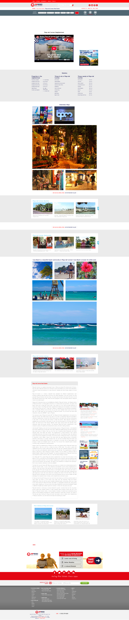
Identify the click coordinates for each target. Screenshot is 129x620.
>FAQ (94, 8)
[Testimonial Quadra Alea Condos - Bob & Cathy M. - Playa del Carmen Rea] (64, 248)
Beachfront (34, 591)
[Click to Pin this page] (94, 5)
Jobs (73, 595)
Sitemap (73, 597)
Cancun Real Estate (60, 592)
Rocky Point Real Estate (46, 590)
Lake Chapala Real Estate (47, 600)
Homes (33, 592)
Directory (73, 594)
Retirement (34, 597)
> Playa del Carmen (35, 588)
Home (33, 8)
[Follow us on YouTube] (68, 572)
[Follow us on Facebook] (54, 572)
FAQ (72, 589)
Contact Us (74, 598)
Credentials (74, 591)
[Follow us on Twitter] (59, 572)
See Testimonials (45, 89)
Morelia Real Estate (45, 598)
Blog (32, 602)
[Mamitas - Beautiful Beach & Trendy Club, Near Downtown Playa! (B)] (64, 213)
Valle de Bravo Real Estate (47, 601)
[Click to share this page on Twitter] (92, 5)
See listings (46, 79)
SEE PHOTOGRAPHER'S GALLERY (70, 192)
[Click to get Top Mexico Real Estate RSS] (73, 572)
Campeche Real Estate (61, 589)
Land (33, 595)
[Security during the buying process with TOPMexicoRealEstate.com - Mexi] (42, 248)
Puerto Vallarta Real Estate (47, 594)
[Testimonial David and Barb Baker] (85, 248)
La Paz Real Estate (45, 589)
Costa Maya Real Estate (61, 598)
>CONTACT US (84, 8)
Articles (33, 605)
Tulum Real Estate (60, 597)
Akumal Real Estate (60, 595)
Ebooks (33, 603)
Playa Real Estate (40, 8)
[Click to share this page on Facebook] (90, 5)
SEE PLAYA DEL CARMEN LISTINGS (58, 192)
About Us (33, 598)
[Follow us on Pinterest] (64, 572)
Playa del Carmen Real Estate (62, 593)
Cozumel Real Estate (61, 594)
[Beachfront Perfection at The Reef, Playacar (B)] (42, 213)
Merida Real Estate (60, 590)
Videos (33, 606)
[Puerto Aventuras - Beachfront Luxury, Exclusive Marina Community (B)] (85, 213)
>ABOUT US (89, 8)
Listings (33, 589)
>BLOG (96, 8)
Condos (33, 594)
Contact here (46, 90)
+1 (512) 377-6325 (63, 613)
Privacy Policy (42, 618)
